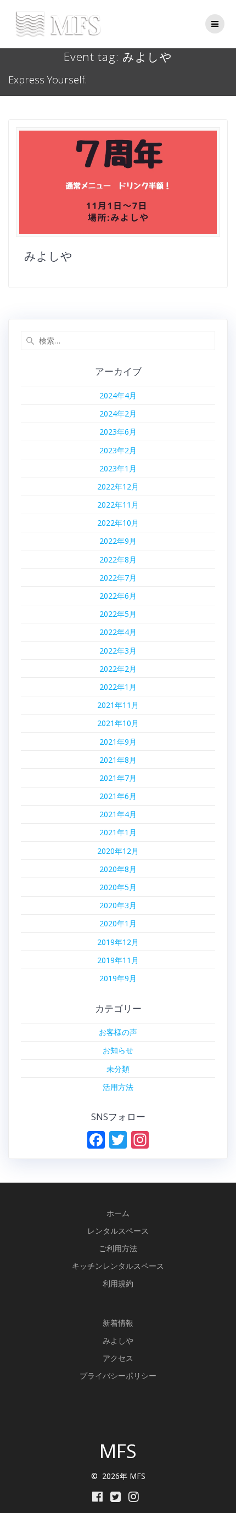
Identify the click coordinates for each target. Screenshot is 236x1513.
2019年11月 (118, 960)
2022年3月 (118, 650)
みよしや (48, 255)
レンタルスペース (118, 1230)
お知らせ (118, 1050)
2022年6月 (118, 595)
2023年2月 (118, 450)
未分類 (118, 1069)
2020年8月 (118, 869)
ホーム (118, 1213)
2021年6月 (118, 796)
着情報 (121, 1323)
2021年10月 (118, 723)
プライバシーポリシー (118, 1375)
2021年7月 (118, 778)
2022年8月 (118, 559)
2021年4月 (118, 814)
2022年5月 (118, 614)
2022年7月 (118, 577)
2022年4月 (118, 632)
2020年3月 (118, 905)
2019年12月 (118, 942)
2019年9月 (118, 978)
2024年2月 (118, 413)
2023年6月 (118, 431)
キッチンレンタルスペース (118, 1266)
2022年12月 (118, 486)
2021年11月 (118, 705)
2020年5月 (118, 887)
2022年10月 (118, 523)
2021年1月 (118, 832)
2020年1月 (118, 923)
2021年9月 (118, 741)
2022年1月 (118, 687)
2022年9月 (118, 541)
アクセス (118, 1358)
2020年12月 (118, 851)
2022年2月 (118, 668)
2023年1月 (118, 468)
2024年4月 (118, 395)
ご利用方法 (118, 1248)
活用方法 (118, 1087)
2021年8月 (118, 760)
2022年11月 (118, 504)
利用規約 (118, 1283)
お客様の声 (118, 1032)
